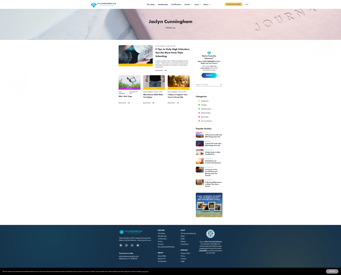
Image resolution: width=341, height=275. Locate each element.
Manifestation (206, 109)
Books (183, 236)
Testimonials (162, 261)
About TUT (162, 259)
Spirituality (129, 88)
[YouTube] (138, 245)
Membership (162, 236)
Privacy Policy (185, 253)
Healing (204, 105)
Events (160, 241)
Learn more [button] (145, 271)
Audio (183, 239)
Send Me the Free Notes (234, 4)
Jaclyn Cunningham (160, 46)
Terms (183, 256)
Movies (183, 241)
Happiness (135, 64)
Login (246, 4)
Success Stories (206, 121)
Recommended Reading (166, 247)
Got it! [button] (332, 271)
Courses (161, 244)
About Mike (162, 256)
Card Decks (185, 244)
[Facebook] (121, 245)
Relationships (206, 113)
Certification (162, 239)
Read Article (159, 70)
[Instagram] (126, 245)
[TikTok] (132, 245)
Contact (183, 259)
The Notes (161, 233)
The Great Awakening (188, 233)
